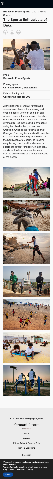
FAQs (26, 433)
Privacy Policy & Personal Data (26, 443)
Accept (7, 474)
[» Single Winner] (18, 4)
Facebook (26, 454)
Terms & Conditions (26, 447)
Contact (26, 438)
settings (30, 469)
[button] (5, 32)
